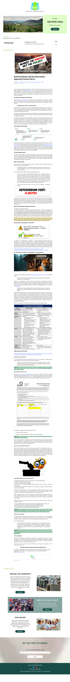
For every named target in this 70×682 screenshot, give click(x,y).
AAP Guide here (17, 286)
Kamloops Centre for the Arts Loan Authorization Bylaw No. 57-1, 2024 (28, 248)
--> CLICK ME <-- (21, 552)
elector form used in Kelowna (23, 374)
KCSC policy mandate (23, 99)
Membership (38, 669)
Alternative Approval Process (34, 82)
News (31, 669)
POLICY (32, 11)
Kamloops (26, 82)
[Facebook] (33, 667)
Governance (21, 82)
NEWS (30, 11)
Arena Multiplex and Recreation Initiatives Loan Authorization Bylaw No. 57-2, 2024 (31, 250)
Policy (33, 669)
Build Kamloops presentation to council (37, 274)
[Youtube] (33, 558)
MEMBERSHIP (36, 11)
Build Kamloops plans (30, 90)
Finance (42, 82)
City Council (16, 82)
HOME (27, 11)
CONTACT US (41, 11)
